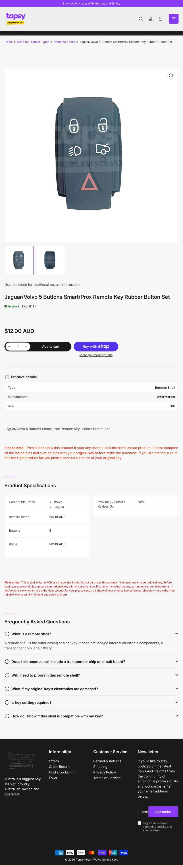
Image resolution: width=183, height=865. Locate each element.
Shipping (100, 767)
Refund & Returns (107, 761)
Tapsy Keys (83, 859)
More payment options (95, 355)
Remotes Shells (64, 42)
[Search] (141, 19)
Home (8, 42)
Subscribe (163, 812)
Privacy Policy (104, 772)
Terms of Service (107, 778)
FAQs (53, 778)
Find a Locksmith (62, 772)
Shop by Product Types (33, 42)
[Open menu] (174, 19)
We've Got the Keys (105, 859)
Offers (54, 761)
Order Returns (60, 767)
